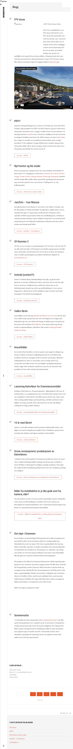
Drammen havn (48, 173)
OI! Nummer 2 (21, 241)
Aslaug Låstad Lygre (50, 620)
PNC (24, 173)
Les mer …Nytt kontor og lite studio (29, 192)
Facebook (61, 713)
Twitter (67, 713)
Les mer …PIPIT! (22, 155)
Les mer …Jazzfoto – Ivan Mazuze (28, 231)
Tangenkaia (54, 176)
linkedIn (64, 713)
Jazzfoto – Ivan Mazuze (26, 202)
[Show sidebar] (3, 746)
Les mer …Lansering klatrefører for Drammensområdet (36, 412)
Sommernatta (21, 615)
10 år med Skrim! (23, 422)
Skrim (31, 134)
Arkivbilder (13, 675)
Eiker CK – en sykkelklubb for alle (20, 672)
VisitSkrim (37, 324)
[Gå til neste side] (53, 694)
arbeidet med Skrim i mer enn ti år (45, 316)
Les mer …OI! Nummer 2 (25, 264)
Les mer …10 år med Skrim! (26, 440)
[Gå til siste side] (60, 694)
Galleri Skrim (21, 311)
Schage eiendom (36, 176)
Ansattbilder (20, 347)
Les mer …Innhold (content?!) (27, 300)
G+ (70, 713)
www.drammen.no (20, 258)
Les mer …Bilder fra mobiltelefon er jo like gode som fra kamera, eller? (40, 516)
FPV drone (19, 19)
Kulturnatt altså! (15, 670)
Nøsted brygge (54, 62)
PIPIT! (17, 121)
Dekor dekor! (14, 677)
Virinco (27, 176)
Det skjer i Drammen (24, 533)
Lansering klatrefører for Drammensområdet (37, 386)
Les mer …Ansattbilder (24, 376)
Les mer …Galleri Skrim (25, 337)
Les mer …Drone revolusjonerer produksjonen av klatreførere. (38, 477)
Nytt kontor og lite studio (27, 166)
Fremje (22, 176)
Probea (62, 137)
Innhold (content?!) (24, 274)
